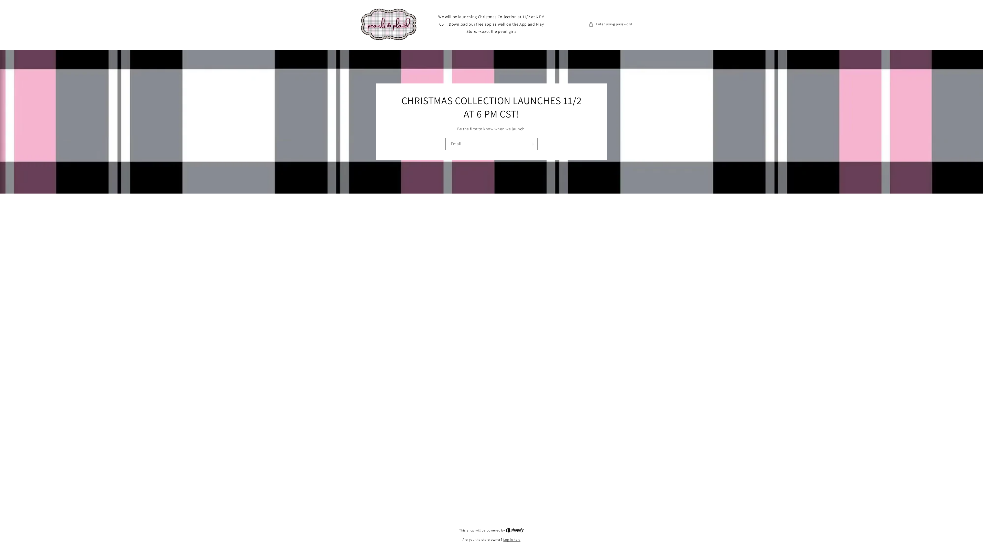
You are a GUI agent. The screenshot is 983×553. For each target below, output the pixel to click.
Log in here (511, 539)
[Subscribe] (531, 144)
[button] (610, 24)
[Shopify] (515, 530)
